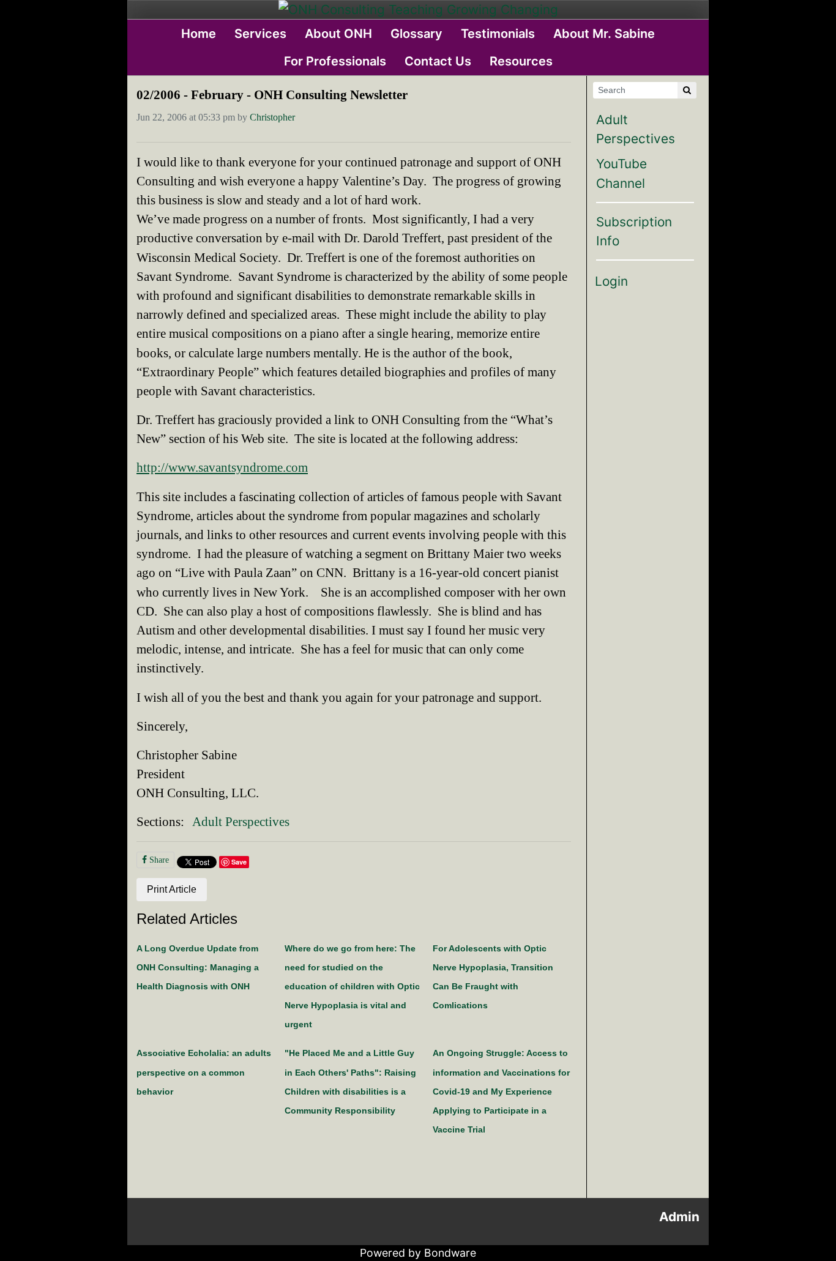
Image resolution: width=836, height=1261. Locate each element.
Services (260, 33)
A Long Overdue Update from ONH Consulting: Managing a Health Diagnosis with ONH (197, 967)
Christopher (272, 117)
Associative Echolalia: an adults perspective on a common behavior (203, 1072)
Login (611, 281)
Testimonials (498, 33)
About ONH (338, 33)
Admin (679, 1216)
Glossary (416, 33)
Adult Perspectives (240, 821)
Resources (521, 61)
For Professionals (335, 61)
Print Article (171, 889)
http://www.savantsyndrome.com (222, 467)
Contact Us (438, 61)
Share (158, 860)
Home (198, 33)
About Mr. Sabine (604, 33)
